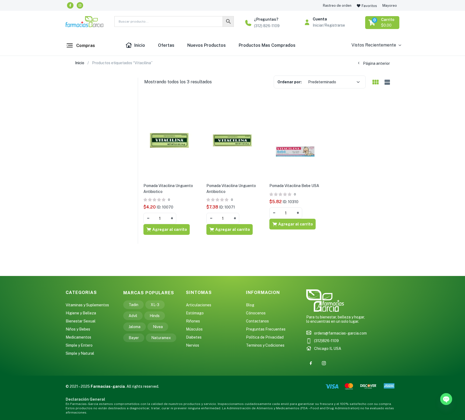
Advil (133, 316)
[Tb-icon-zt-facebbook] (310, 363)
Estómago (195, 313)
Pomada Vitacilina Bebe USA (294, 186)
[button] (382, 22)
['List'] (386, 82)
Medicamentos (78, 337)
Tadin (133, 305)
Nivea (158, 327)
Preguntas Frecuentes (266, 329)
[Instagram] (80, 5)
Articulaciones (198, 305)
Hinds (155, 316)
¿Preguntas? (266, 19)
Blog (250, 305)
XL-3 (155, 305)
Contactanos (257, 321)
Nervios (192, 345)
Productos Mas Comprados (267, 45)
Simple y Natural (80, 353)
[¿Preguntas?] (248, 23)
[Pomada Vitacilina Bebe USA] (295, 140)
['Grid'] (375, 82)
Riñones (193, 321)
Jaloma (134, 327)
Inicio (139, 45)
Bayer (134, 338)
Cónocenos (256, 313)
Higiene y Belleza (81, 313)
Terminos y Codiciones (265, 345)
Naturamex (161, 338)
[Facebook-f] (70, 5)
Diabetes (194, 337)
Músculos (194, 329)
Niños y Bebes (78, 329)
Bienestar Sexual (81, 321)
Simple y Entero (79, 345)
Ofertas (166, 45)
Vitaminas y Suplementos (87, 305)
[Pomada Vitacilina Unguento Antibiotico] (169, 140)
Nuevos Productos (206, 45)
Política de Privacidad (265, 337)
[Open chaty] (446, 399)
